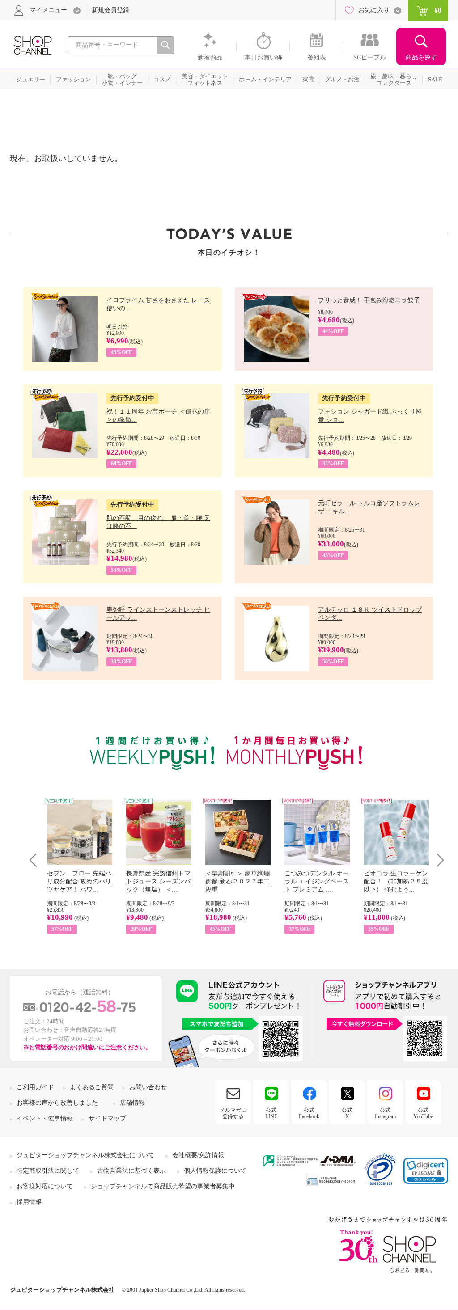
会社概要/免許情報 (198, 1155)
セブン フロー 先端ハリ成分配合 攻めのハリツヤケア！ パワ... (79, 881)
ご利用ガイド (35, 1087)
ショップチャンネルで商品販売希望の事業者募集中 (163, 1186)
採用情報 (29, 1202)
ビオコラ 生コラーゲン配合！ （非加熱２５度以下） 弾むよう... (396, 881)
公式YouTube (423, 1113)
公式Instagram (385, 1113)
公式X (347, 1113)
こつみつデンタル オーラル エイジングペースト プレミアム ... (316, 881)
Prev (36, 860)
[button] (425, 1171)
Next (437, 860)
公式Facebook (309, 1113)
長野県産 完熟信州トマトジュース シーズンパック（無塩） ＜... (158, 881)
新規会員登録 (110, 10)
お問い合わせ (148, 1087)
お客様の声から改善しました (57, 1102)
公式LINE (271, 1113)
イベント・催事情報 (45, 1118)
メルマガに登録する (233, 1113)
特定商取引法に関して (48, 1170)
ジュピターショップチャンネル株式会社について (85, 1155)
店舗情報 (132, 1102)
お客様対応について (45, 1186)
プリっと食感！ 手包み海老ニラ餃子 (369, 300)
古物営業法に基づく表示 (131, 1170)
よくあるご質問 (92, 1087)
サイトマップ (107, 1118)
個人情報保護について (215, 1170)
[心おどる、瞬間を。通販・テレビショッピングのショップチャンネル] (32, 44)
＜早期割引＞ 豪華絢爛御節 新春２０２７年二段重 (237, 881)
